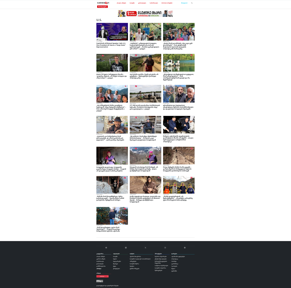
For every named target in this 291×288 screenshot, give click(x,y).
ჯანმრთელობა (101, 266)
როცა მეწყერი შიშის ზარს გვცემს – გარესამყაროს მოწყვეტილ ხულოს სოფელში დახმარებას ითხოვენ (177, 169)
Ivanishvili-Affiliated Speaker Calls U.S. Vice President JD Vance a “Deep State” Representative (111, 45)
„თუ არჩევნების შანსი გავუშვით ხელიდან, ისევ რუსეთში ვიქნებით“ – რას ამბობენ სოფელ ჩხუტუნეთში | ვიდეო (111, 108)
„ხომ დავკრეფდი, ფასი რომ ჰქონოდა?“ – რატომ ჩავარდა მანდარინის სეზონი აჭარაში (108, 229)
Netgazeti (184, 3)
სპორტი (173, 261)
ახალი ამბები (121, 3)
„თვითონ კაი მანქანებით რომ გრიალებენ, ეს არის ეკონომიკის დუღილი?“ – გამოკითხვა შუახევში (110, 138)
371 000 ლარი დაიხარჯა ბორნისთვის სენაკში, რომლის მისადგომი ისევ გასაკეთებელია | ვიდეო (145, 107)
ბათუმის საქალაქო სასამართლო (140, 259)
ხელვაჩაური (117, 261)
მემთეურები (158, 270)
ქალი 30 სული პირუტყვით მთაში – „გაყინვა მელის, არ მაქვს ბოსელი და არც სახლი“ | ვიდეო (111, 76)
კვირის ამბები (100, 259)
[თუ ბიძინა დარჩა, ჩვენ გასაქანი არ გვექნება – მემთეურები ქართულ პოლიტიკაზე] (145, 62)
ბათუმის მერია (134, 264)
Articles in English (167, 3)
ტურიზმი (174, 271)
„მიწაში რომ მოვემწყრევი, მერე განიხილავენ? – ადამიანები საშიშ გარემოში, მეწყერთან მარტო (110, 198)
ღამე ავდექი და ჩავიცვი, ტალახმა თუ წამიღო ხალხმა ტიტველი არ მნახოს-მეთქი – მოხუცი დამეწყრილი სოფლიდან (145, 199)
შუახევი (115, 264)
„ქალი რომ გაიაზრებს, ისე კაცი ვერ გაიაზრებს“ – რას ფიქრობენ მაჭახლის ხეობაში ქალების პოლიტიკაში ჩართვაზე (177, 46)
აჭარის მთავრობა (135, 256)
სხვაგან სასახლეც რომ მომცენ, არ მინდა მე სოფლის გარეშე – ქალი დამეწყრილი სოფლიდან (144, 169)
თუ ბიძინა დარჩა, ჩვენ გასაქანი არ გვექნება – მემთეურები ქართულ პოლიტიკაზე (144, 76)
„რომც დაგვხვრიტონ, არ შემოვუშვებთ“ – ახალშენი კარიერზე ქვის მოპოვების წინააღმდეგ (178, 198)
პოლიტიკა (174, 259)
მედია (173, 268)
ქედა (114, 266)
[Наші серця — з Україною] (103, 3)
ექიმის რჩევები (134, 268)
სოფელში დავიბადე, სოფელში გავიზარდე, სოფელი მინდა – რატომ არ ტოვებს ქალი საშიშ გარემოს (111, 169)
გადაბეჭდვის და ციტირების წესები (107, 285)
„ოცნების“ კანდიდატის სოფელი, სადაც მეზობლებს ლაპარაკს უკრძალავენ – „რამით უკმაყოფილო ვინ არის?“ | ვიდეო (144, 46)
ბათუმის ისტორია (160, 268)
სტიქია (132, 266)
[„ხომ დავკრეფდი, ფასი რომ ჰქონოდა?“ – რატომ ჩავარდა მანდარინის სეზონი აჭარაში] (112, 216)
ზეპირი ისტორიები (161, 256)
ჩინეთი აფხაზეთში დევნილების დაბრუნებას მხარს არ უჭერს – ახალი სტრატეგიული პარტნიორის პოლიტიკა (178, 139)
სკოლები (174, 266)
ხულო (115, 259)
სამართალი (154, 3)
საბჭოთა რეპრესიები (161, 265)
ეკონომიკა (174, 264)
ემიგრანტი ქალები (161, 259)
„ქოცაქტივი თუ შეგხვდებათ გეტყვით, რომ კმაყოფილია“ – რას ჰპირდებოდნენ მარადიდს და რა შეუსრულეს (178, 77)
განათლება (142, 3)
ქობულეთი (116, 268)
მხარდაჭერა (102, 6)
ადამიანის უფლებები (178, 256)
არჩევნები (133, 261)
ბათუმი (132, 3)
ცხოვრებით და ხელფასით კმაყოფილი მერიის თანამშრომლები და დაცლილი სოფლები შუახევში (178, 107)
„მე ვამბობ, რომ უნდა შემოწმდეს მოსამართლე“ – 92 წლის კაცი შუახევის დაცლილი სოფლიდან (143, 138)
